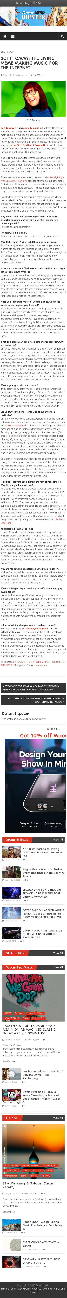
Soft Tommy (7, 128)
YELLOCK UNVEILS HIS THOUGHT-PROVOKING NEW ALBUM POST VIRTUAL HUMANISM (43, 893)
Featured (18, 1013)
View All (58, 839)
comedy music (31, 128)
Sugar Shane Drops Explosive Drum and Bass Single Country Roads (43, 873)
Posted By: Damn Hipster (13, 75)
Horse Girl (14, 145)
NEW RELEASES (12, 1018)
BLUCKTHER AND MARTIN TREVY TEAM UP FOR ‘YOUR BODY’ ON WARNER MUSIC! (36, 700)
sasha (23, 1176)
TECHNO (34, 1176)
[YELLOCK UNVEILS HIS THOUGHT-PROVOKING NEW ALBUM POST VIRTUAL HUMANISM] (11, 892)
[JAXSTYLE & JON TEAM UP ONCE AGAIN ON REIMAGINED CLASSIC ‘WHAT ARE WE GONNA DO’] (33, 997)
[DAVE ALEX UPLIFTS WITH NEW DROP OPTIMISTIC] (11, 1261)
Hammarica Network (35, 1013)
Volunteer (48, 1288)
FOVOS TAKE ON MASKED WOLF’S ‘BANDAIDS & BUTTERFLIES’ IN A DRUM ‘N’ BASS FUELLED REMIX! (43, 914)
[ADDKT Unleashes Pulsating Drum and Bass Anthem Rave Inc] (11, 851)
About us (36, 1288)
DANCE (8, 1013)
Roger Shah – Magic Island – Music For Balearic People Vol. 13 (43, 1225)
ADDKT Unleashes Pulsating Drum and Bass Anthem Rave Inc (42, 852)
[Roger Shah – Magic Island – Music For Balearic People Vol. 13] (11, 1224)
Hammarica (40, 665)
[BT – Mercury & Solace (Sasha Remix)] (33, 1151)
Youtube (30, 628)
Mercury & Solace (50, 1166)
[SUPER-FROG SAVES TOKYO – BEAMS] (11, 1245)
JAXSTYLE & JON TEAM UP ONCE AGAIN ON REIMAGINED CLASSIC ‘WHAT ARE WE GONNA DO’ (29, 1029)
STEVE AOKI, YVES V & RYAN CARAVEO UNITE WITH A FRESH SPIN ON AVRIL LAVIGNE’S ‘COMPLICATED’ (31, 688)
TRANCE (46, 1176)
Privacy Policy (23, 1288)
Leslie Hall (51, 177)
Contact (33, 1292)
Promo (25, 1018)
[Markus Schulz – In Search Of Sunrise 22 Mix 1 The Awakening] (11, 1074)
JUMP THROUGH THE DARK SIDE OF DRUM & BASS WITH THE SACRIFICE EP (42, 934)
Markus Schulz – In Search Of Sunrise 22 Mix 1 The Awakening (43, 1075)
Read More (8, 1061)
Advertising (59, 1288)
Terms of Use (8, 1288)
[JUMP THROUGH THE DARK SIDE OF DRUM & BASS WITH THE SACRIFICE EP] (11, 933)
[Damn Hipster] (33, 16)
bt (5, 1166)
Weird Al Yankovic (18, 181)
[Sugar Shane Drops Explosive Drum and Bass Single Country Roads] (11, 872)
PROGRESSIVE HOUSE (33, 1171)
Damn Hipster (33, 1039)
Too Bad (27, 145)
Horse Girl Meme (16, 425)
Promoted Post (38, 1018)
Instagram (41, 628)
